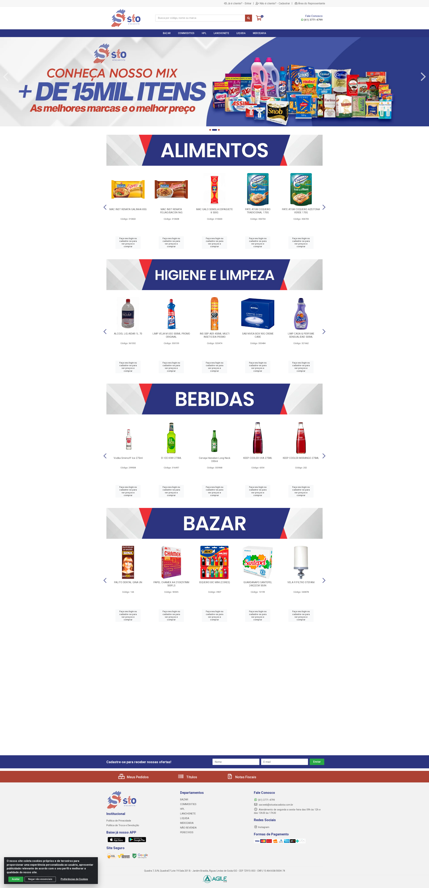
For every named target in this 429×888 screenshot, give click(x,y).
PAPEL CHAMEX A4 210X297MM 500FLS (171, 584)
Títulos (191, 777)
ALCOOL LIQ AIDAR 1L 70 (128, 333)
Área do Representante (311, 3)
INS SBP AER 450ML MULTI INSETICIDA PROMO (214, 335)
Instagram (263, 827)
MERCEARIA (187, 822)
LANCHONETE (188, 813)
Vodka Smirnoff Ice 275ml (128, 458)
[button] (210, 130)
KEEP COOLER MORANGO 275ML (301, 458)
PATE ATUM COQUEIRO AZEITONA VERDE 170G (301, 211)
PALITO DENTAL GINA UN (128, 582)
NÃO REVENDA (188, 827)
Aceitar (16, 879)
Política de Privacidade (118, 820)
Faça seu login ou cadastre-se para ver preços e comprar (128, 242)
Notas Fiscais (245, 777)
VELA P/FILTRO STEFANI (301, 582)
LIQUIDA (184, 818)
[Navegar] (6, 76)
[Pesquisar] (248, 18)
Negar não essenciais (40, 879)
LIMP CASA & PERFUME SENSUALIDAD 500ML (301, 335)
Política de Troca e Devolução (122, 825)
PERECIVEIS (186, 832)
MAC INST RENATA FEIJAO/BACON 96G (171, 211)
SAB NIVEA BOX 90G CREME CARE (257, 335)
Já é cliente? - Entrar (239, 3)
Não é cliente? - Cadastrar (275, 3)
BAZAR (184, 799)
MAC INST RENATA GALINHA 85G (128, 209)
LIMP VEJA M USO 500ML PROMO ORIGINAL (171, 335)
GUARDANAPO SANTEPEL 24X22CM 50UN (257, 584)
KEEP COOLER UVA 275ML (257, 458)
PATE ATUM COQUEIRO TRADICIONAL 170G (257, 211)
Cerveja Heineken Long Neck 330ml (214, 459)
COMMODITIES (188, 804)
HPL (182, 808)
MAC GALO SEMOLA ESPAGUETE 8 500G (214, 211)
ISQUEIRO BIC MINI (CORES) (214, 582)
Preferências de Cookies (74, 879)
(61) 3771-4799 (313, 19)
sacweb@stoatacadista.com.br (275, 804)
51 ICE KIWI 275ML (171, 458)
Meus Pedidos (137, 777)
